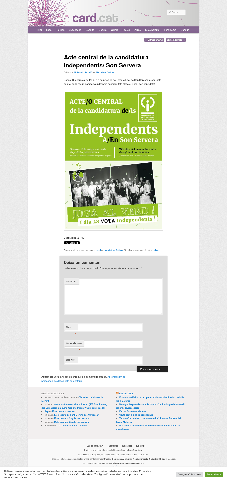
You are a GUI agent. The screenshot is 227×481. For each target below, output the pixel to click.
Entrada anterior (154, 39)
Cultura (103, 29)
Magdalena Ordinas (105, 72)
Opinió (114, 29)
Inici (39, 29)
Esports (90, 29)
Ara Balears (126, 393)
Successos (75, 29)
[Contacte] (113, 445)
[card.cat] (95, 20)
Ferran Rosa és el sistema (132, 411)
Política (60, 29)
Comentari (71, 281)
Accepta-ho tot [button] (214, 474)
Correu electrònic (74, 344)
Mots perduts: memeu (63, 411)
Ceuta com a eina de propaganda (136, 414)
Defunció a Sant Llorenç (74, 425)
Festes (126, 29)
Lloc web (70, 359)
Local (49, 29)
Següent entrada (176, 39)
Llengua (185, 29)
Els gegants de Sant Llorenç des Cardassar (76, 414)
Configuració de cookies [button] (189, 474)
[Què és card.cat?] (94, 445)
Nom (71, 327)
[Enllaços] (127, 445)
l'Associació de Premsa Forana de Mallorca (123, 463)
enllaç (156, 250)
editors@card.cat (134, 450)
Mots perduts (152, 29)
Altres (137, 29)
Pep (47, 411)
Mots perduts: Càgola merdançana (71, 418)
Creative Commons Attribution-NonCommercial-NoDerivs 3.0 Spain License (139, 458)
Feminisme (170, 29)
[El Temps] (141, 445)
